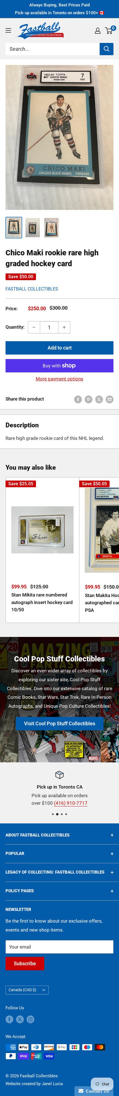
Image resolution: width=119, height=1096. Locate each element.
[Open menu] (8, 30)
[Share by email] (109, 399)
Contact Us (96, 1091)
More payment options (59, 379)
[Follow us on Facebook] (9, 1019)
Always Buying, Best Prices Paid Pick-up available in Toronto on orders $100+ (59, 9)
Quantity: (15, 327)
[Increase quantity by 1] (64, 327)
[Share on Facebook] (78, 399)
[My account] (97, 31)
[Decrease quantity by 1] (34, 327)
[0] (108, 30)
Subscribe (25, 963)
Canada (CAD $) (22, 990)
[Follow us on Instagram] (30, 1019)
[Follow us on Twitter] (20, 1019)
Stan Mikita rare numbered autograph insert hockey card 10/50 (42, 602)
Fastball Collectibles (32, 289)
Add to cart (60, 348)
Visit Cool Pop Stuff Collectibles (59, 723)
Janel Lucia (52, 1083)
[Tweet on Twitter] (99, 399)
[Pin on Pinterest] (88, 399)
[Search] (106, 49)
